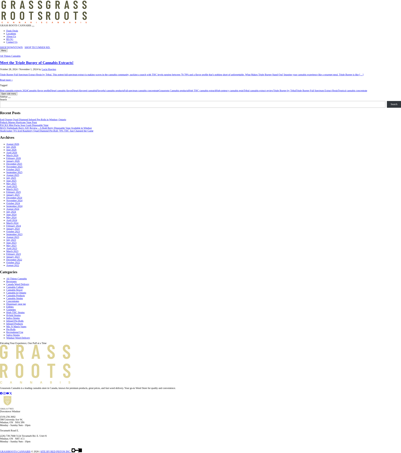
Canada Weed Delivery (17, 284)
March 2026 (12, 155)
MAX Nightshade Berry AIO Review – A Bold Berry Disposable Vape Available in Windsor (46, 128)
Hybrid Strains (13, 315)
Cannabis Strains (14, 298)
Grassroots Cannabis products (173, 90)
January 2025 (13, 195)
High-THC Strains (15, 312)
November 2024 (14, 200)
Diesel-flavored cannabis (84, 90)
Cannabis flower (14, 290)
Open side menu (8, 94)
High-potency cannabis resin (229, 90)
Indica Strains (13, 318)
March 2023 (12, 251)
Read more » (6, 80)
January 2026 (13, 161)
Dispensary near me (16, 304)
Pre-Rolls (11, 329)
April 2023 (11, 248)
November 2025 (14, 166)
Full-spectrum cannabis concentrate (141, 90)
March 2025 (12, 189)
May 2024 (11, 217)
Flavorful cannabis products (110, 90)
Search (3, 99)
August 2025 (12, 175)
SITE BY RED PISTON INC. (55, 451)
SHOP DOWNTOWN (11, 47)
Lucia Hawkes (49, 69)
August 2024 (12, 209)
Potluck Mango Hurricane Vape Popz (18, 122)
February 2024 (13, 226)
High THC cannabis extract (201, 90)
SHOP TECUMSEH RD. (37, 47)
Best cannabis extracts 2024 (13, 90)
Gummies (11, 309)
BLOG (9, 39)
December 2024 (14, 197)
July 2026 (11, 147)
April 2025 (11, 186)
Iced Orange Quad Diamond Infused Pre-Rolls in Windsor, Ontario (33, 119)
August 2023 (12, 237)
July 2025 (11, 178)
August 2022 (12, 265)
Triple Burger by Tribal (284, 90)
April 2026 (11, 152)
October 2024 (13, 203)
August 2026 (12, 144)
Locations (11, 33)
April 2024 (11, 220)
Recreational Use (14, 332)
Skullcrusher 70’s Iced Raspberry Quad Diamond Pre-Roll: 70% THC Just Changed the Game (46, 130)
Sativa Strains (13, 335)
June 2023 (11, 242)
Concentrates (12, 301)
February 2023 (13, 254)
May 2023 (11, 245)
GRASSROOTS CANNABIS (15, 451)
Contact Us (11, 42)
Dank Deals (12, 30)
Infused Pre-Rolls (14, 321)
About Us (11, 36)
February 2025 (13, 192)
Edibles (10, 306)
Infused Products (14, 323)
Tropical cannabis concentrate (352, 90)
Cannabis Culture (14, 287)
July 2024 (11, 211)
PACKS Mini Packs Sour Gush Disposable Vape (24, 125)
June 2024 (11, 214)
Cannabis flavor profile (38, 90)
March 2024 (12, 223)
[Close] (33, 26)
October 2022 (13, 262)
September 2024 (14, 206)
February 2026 (13, 158)
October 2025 (13, 169)
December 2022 (14, 259)
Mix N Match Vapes (16, 326)
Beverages (11, 281)
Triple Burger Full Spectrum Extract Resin (317, 90)
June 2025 (11, 180)
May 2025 (11, 183)
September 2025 (14, 172)
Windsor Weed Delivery (18, 338)
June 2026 (11, 149)
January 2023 (13, 257)
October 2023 (13, 231)
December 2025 (14, 164)
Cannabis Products (15, 295)
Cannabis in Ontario (16, 292)
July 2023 (11, 240)
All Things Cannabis (10, 56)
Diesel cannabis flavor (61, 90)
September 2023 (14, 234)
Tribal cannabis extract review (258, 90)
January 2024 (13, 228)
